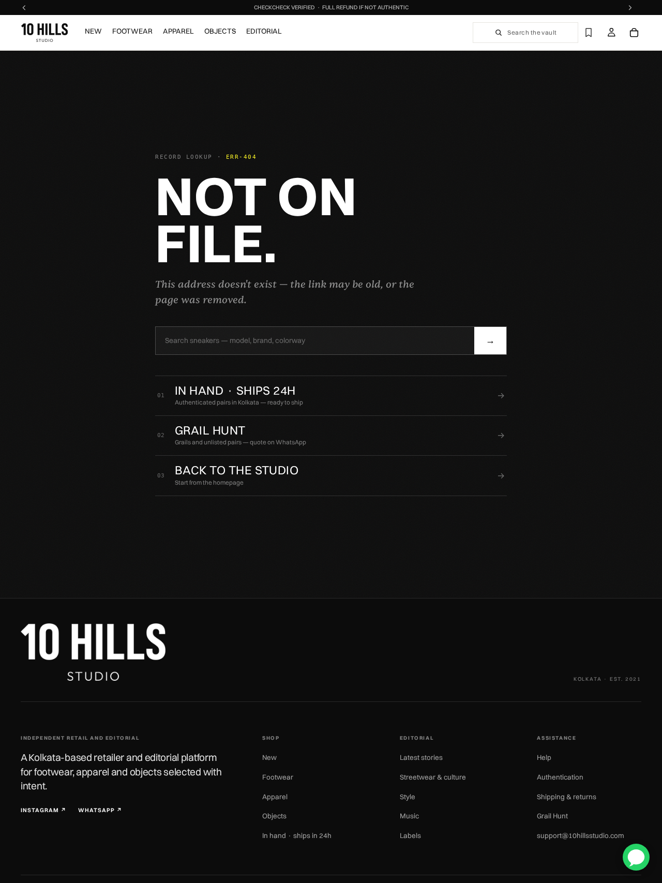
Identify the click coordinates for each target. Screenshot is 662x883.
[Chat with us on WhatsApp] (636, 857)
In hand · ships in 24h (297, 835)
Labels (410, 835)
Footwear (277, 777)
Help (544, 757)
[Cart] (634, 32)
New (269, 757)
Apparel (275, 796)
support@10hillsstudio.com (580, 835)
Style (407, 796)
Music (409, 816)
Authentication (560, 777)
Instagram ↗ (44, 810)
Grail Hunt (552, 816)
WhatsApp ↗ (100, 810)
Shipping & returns (566, 796)
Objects (274, 816)
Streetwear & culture (433, 777)
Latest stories (421, 757)
